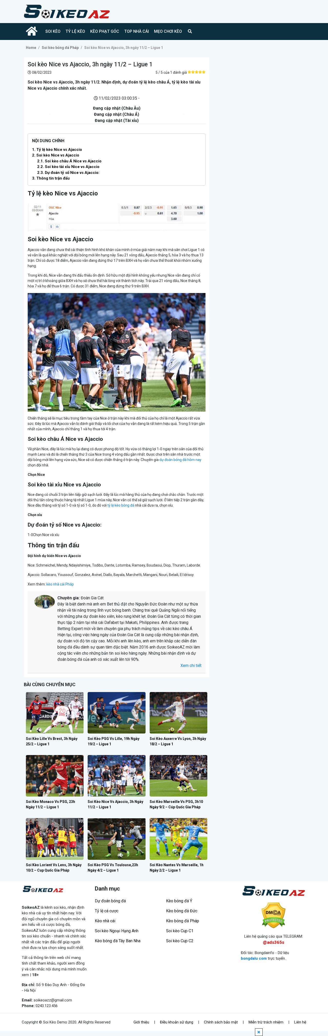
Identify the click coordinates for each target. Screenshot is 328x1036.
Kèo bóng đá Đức (181, 910)
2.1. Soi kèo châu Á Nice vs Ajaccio (69, 161)
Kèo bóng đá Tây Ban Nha (117, 940)
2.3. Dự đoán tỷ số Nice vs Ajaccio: (68, 172)
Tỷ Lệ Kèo (75, 31)
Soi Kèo (52, 31)
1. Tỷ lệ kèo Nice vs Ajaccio (57, 149)
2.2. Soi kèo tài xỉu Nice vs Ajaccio (68, 166)
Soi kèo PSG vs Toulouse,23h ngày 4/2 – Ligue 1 (113, 867)
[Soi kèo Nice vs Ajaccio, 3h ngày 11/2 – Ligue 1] (116, 776)
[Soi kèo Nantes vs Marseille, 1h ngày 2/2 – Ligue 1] (178, 839)
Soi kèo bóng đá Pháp (60, 48)
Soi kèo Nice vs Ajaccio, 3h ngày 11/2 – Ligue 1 (123, 48)
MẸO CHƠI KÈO (168, 31)
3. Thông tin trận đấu (51, 178)
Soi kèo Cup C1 (179, 930)
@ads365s (273, 942)
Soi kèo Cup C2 (179, 940)
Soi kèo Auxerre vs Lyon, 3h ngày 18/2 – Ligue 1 (178, 741)
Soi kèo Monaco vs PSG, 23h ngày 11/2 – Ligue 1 (50, 804)
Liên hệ (300, 1022)
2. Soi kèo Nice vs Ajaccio (55, 155)
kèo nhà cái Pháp (60, 584)
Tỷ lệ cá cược (106, 910)
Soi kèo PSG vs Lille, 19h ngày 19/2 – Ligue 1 (113, 741)
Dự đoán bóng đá (110, 900)
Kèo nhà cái (105, 920)
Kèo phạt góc (104, 31)
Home (31, 48)
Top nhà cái (136, 31)
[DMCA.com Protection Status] (273, 915)
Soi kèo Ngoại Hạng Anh (116, 930)
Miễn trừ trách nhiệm (266, 1022)
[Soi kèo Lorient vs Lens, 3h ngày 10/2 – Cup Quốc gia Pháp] (55, 839)
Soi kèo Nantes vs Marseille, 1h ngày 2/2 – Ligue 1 (176, 867)
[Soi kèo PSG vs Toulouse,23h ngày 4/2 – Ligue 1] (116, 839)
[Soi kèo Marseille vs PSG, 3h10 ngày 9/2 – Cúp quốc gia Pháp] (178, 776)
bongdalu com (254, 958)
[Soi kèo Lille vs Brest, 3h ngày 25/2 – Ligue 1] (55, 713)
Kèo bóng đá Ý (179, 900)
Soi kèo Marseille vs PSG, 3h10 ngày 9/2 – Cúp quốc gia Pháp (176, 804)
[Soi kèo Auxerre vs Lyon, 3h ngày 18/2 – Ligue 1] (178, 713)
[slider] (197, 72)
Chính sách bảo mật (221, 1022)
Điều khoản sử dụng (176, 1022)
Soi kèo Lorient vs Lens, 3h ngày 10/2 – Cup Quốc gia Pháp (53, 867)
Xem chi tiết (190, 665)
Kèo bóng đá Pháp (182, 920)
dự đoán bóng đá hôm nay (180, 460)
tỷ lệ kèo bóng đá (120, 505)
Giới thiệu (141, 1022)
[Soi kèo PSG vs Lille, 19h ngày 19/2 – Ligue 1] (116, 713)
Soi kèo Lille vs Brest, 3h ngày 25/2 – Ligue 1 (51, 741)
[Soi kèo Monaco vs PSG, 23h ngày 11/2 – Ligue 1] (55, 776)
